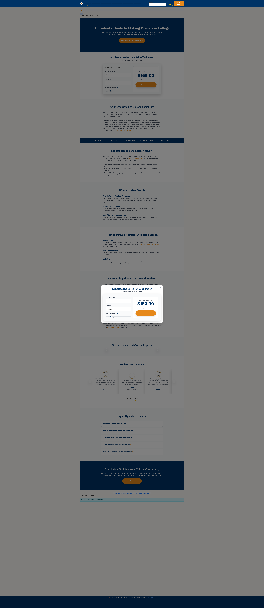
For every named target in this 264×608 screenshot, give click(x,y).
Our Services (105, 2)
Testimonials (128, 2)
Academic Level (111, 297)
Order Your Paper (145, 313)
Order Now (179, 3)
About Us (95, 2)
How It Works (116, 2)
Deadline (108, 305)
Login (87, 5)
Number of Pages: (112, 313)
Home (87, 2)
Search (151, 2)
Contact (137, 2)
